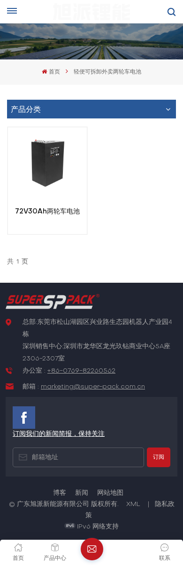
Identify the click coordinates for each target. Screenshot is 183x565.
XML (133, 504)
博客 (59, 493)
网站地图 (110, 493)
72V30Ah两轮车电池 (47, 211)
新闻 (81, 493)
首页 (54, 72)
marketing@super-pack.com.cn (93, 387)
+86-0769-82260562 (81, 371)
